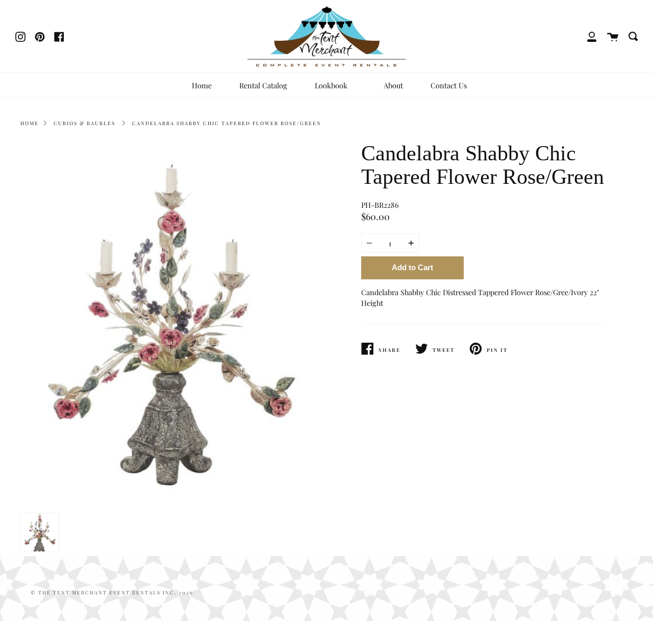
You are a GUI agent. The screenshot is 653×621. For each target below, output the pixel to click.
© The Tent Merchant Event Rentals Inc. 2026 (112, 592)
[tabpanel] (169, 325)
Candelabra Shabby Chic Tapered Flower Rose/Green (226, 123)
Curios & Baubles (84, 123)
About (393, 85)
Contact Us (449, 85)
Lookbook (332, 85)
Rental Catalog (263, 85)
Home (202, 85)
